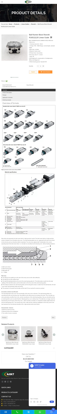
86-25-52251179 (11, 401)
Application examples (8, 97)
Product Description (7, 92)
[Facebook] (11, 382)
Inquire (33, 72)
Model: (4, 85)
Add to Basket (46, 72)
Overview (5, 90)
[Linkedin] (5, 382)
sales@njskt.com (11, 403)
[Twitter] (2, 382)
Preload (4, 95)
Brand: (28, 85)
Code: (4, 86)
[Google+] (8, 382)
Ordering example (7, 100)
